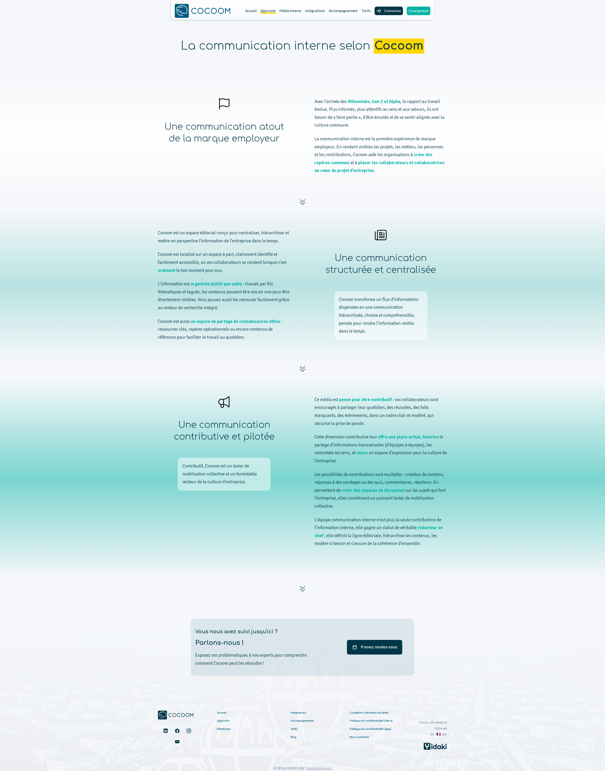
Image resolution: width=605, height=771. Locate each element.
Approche (268, 11)
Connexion (392, 11)
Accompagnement (343, 11)
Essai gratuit (419, 11)
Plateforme (224, 729)
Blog (293, 737)
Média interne (290, 11)
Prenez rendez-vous (379, 647)
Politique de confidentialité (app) (370, 729)
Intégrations (315, 11)
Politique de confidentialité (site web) (373, 721)
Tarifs (366, 11)
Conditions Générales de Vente (369, 713)
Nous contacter (359, 737)
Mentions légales (319, 768)
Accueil (251, 11)
